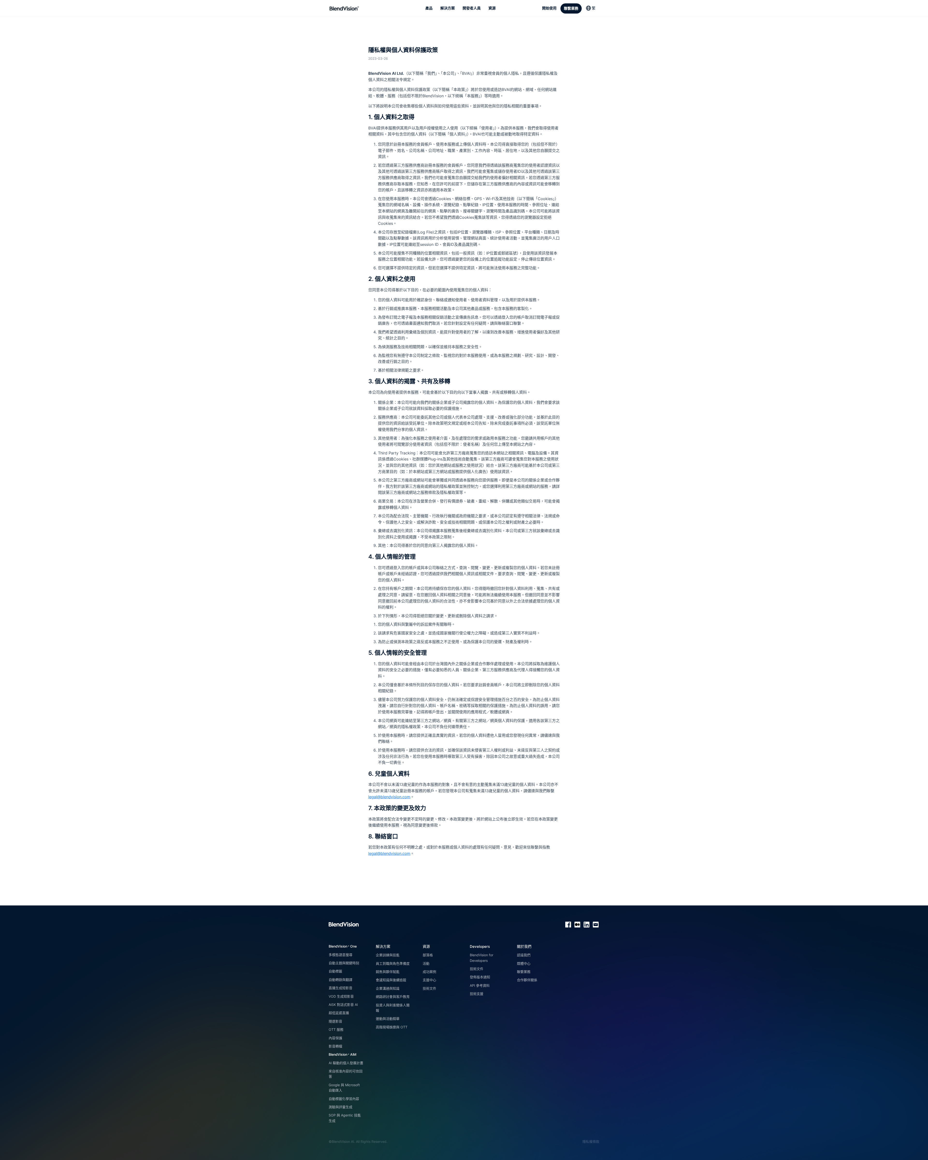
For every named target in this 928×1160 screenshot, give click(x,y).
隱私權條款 (590, 1141)
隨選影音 (335, 1021)
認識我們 (523, 955)
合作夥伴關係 (527, 980)
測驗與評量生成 (340, 1107)
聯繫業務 (523, 972)
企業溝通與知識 (387, 988)
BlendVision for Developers (481, 957)
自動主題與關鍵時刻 (344, 963)
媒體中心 (523, 963)
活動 (426, 963)
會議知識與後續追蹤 (391, 980)
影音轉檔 (335, 1046)
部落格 (428, 955)
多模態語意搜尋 (340, 955)
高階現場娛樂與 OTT (391, 1027)
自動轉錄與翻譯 (340, 980)
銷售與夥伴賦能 (387, 972)
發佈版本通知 (480, 977)
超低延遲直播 (339, 1013)
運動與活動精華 (387, 1019)
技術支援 (476, 994)
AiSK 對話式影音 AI (343, 1004)
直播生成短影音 (340, 988)
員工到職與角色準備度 (393, 963)
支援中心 (429, 980)
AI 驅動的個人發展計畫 (346, 1063)
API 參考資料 (480, 985)
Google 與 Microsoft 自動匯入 (344, 1087)
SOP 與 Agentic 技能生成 (345, 1117)
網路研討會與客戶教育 (393, 996)
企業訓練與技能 (387, 955)
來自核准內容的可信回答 (345, 1073)
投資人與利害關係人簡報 (393, 1007)
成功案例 (429, 972)
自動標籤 (335, 971)
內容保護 (335, 1038)
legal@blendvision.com (389, 796)
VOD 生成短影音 (341, 996)
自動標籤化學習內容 (344, 1099)
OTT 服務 (336, 1029)
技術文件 (429, 988)
